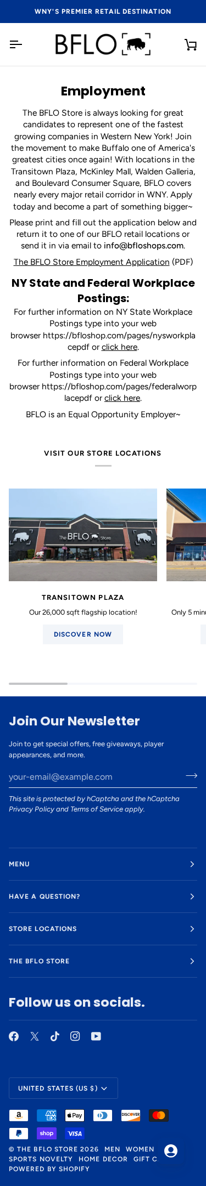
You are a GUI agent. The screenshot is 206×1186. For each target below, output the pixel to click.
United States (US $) (58, 1088)
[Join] (188, 775)
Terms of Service (96, 809)
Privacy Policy (31, 809)
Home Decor (103, 1159)
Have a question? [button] (44, 896)
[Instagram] (75, 1036)
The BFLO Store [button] (39, 961)
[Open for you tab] (171, 1151)
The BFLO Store (47, 1149)
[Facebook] (14, 1036)
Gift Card (153, 1159)
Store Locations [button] (43, 929)
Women (140, 1149)
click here (119, 347)
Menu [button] (19, 864)
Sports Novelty (41, 1159)
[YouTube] (96, 1036)
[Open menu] (25, 44)
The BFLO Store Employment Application (92, 261)
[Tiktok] (55, 1036)
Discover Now (83, 634)
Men (112, 1149)
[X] (35, 1036)
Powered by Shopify (49, 1169)
